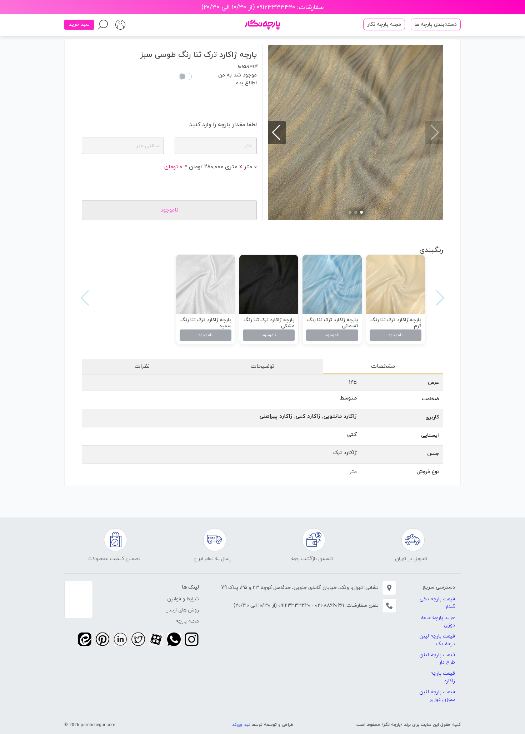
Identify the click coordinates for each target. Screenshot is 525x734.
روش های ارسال (182, 610)
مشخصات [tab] (383, 366)
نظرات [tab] (142, 366)
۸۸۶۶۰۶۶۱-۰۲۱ (329, 605)
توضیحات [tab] (262, 366)
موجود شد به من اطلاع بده (237, 79)
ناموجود (395, 335)
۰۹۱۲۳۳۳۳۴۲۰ (293, 605)
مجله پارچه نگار (384, 24)
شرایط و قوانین (183, 599)
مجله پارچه (187, 621)
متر (248, 146)
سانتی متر (147, 146)
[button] (361, 212)
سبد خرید (79, 24)
